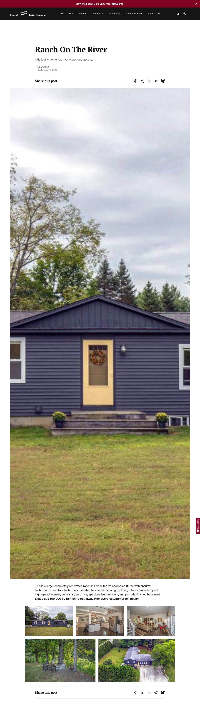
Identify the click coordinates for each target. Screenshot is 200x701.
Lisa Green (43, 67)
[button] (159, 13)
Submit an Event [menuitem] (133, 13)
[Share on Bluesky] (163, 81)
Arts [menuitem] (62, 13)
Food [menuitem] (71, 13)
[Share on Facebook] (135, 81)
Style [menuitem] (150, 13)
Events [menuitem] (83, 13)
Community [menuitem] (98, 13)
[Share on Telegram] (156, 81)
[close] (196, 3)
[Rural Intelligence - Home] (31, 14)
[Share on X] (142, 81)
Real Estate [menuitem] (114, 13)
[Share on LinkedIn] (149, 81)
